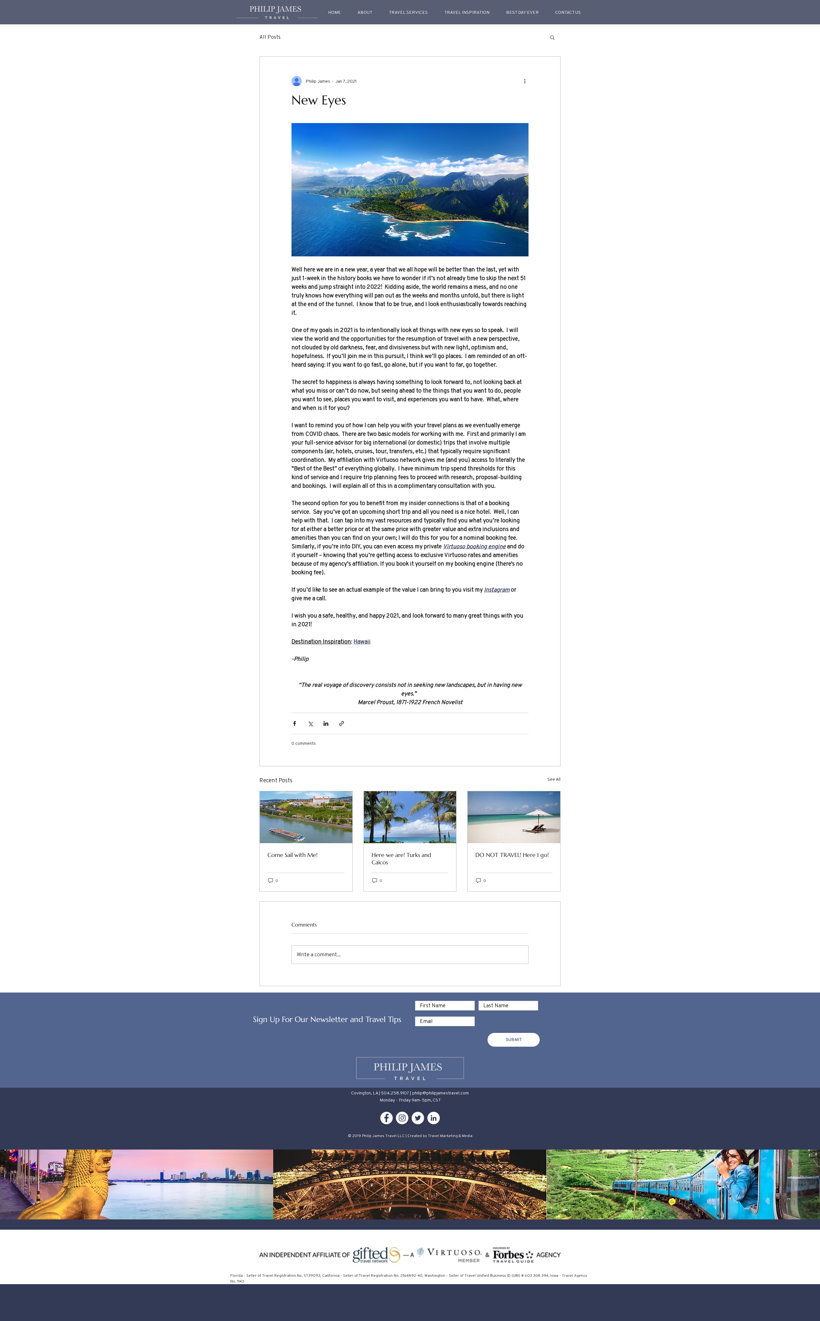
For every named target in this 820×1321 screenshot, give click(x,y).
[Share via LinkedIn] (326, 723)
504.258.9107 (395, 1093)
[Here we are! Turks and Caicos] (410, 817)
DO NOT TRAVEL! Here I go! (512, 855)
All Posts (270, 37)
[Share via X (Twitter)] (310, 723)
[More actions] (525, 81)
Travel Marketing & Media (450, 1135)
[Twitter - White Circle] (418, 1118)
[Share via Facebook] (294, 723)
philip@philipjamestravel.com (440, 1093)
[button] (467, 12)
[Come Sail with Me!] (306, 817)
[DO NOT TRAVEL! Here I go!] (514, 817)
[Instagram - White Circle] (402, 1118)
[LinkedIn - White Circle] (433, 1118)
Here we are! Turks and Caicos (401, 858)
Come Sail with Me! (292, 855)
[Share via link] (342, 723)
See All (554, 779)
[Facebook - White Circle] (386, 1118)
